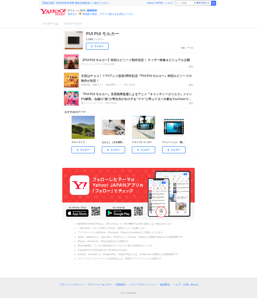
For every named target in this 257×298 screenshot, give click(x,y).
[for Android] (118, 213)
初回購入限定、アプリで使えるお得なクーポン (108, 14)
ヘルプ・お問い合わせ (185, 284)
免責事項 (165, 284)
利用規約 (120, 284)
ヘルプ (169, 3)
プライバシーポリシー (71, 284)
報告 (191, 66)
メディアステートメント (142, 284)
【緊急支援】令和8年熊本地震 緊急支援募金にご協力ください (75, 3)
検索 (213, 3)
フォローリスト (73, 23)
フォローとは (50, 23)
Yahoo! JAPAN (155, 3)
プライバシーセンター (99, 284)
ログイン (72, 14)
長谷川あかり (203, 3)
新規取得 (92, 10)
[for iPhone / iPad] (77, 213)
